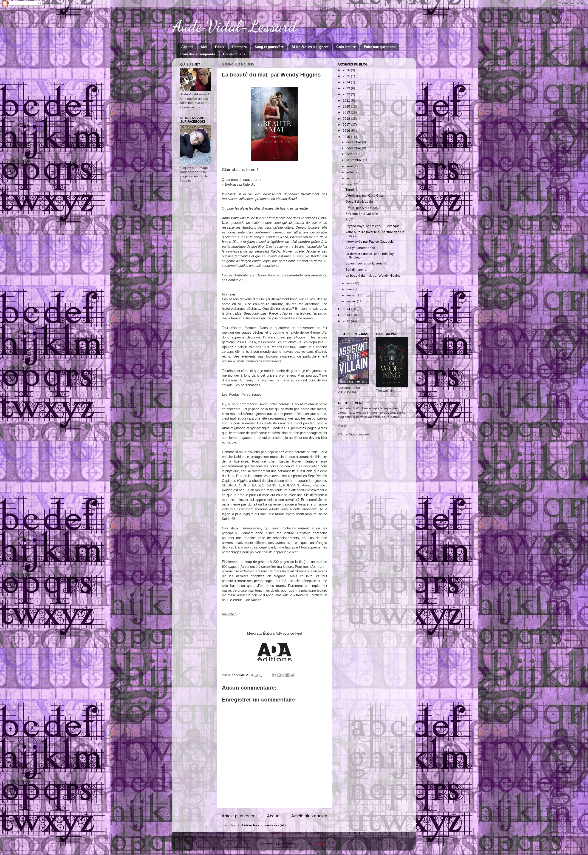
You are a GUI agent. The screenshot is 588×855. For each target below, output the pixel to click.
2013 (347, 315)
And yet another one (360, 248)
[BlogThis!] (279, 675)
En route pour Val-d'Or (361, 214)
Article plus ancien (309, 815)
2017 (347, 124)
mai (349, 184)
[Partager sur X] (283, 675)
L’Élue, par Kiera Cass (361, 208)
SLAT (349, 220)
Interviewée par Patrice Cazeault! (369, 241)
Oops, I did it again (359, 201)
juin (349, 178)
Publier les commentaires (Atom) (266, 825)
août (350, 166)
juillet (350, 172)
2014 (347, 309)
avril (349, 283)
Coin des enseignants (197, 54)
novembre (354, 148)
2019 (347, 112)
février (351, 295)
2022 (347, 94)
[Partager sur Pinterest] (292, 675)
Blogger (319, 843)
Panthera (239, 47)
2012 (347, 321)
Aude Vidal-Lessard (234, 26)
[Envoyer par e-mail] (274, 675)
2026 (347, 70)
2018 (347, 118)
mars (350, 289)
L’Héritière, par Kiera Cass (364, 195)
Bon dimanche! (356, 269)
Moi (204, 47)
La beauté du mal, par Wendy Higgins (372, 275)
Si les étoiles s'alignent (310, 47)
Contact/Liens (234, 54)
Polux (219, 47)
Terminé (351, 189)
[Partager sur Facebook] (288, 675)
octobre (352, 154)
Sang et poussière (269, 47)
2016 (347, 130)
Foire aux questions (380, 47)
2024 (347, 82)
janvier (351, 301)
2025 (347, 76)
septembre (354, 160)
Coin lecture (346, 47)
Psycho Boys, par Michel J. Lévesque (372, 226)
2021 (347, 100)
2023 (347, 88)
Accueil (187, 47)
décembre (354, 142)
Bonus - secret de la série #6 (366, 263)
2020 (347, 106)
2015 (347, 137)
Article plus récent (239, 815)
